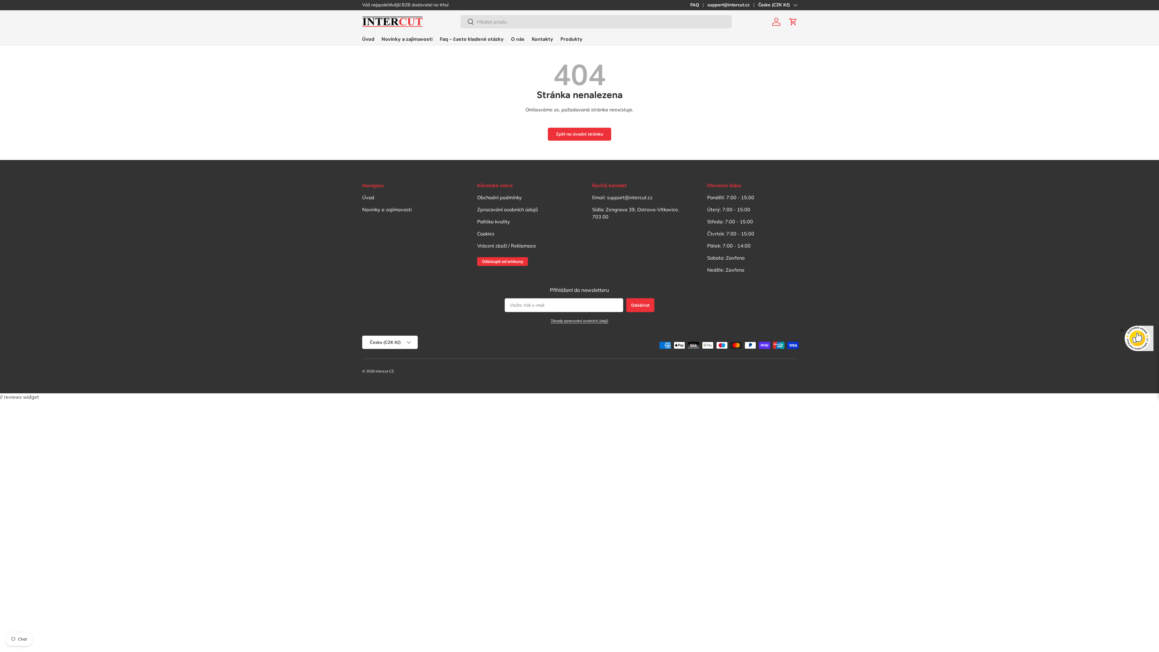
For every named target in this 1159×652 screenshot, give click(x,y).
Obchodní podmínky (499, 197)
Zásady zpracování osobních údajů (579, 320)
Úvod (368, 39)
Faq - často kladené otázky (472, 39)
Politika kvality (493, 222)
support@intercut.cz (728, 5)
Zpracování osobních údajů (507, 209)
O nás (518, 39)
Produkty (571, 39)
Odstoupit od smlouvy (502, 261)
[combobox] (596, 21)
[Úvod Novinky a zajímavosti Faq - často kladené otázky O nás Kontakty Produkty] (472, 39)
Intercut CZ (384, 371)
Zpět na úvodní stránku (579, 134)
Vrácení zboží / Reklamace (506, 246)
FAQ (694, 5)
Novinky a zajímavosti (407, 39)
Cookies (485, 234)
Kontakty (542, 39)
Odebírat (640, 305)
